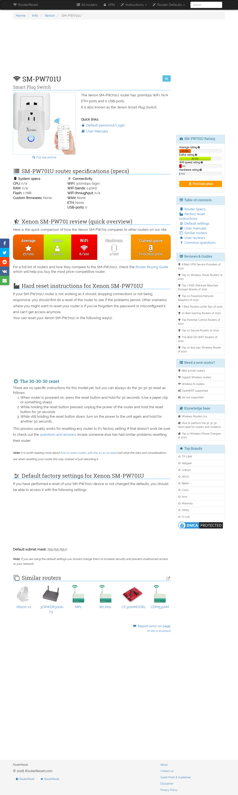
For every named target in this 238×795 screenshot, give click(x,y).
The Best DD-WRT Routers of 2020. (198, 339)
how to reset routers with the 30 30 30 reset (88, 452)
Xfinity (185, 510)
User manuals (195, 228)
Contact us (167, 771)
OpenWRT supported (194, 390)
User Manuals (96, 131)
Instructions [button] (135, 5)
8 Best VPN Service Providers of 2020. (199, 266)
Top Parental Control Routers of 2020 (199, 321)
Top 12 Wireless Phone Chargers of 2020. (199, 435)
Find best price (202, 184)
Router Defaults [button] (169, 5)
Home (20, 15)
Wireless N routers (193, 384)
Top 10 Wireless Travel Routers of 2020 (200, 276)
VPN (111, 5)
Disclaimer (166, 783)
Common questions (200, 243)
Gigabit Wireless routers (196, 377)
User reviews (194, 238)
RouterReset (27, 5)
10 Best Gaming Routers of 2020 (201, 313)
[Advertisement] (92, 49)
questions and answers (58, 434)
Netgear (186, 463)
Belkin (185, 483)
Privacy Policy (169, 789)
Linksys (186, 469)
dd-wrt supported (192, 397)
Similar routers (195, 233)
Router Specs (195, 209)
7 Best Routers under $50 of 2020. (202, 306)
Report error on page (154, 628)
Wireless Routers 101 (194, 416)
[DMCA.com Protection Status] (200, 525)
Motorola (187, 503)
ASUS (185, 476)
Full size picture (46, 157)
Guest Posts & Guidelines (175, 777)
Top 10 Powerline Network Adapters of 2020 (196, 297)
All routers (89, 5)
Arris (184, 496)
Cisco (185, 490)
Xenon (50, 15)
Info (35, 15)
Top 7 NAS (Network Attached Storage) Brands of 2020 (198, 287)
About (164, 764)
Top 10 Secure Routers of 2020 (200, 330)
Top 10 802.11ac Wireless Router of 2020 (199, 349)
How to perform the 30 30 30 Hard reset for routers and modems (199, 424)
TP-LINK (186, 456)
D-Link (185, 516)
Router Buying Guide (152, 267)
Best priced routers (193, 370)
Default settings (196, 223)
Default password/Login (105, 125)
